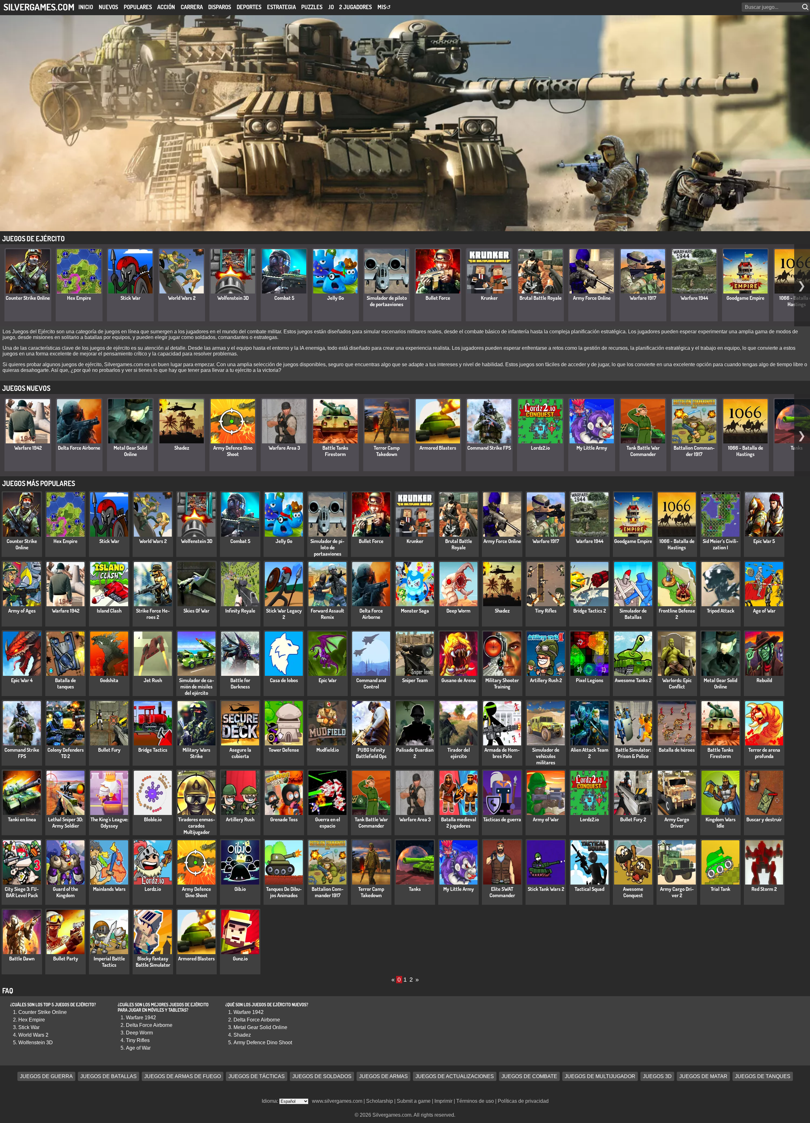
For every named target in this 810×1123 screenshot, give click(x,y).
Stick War (130, 298)
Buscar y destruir (764, 819)
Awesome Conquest (633, 892)
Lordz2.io (540, 448)
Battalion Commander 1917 (694, 451)
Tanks (415, 889)
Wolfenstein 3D (233, 298)
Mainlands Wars (109, 889)
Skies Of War (196, 611)
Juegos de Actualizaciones (454, 1076)
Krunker (489, 298)
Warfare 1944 (694, 298)
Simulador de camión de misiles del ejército (196, 686)
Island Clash (109, 611)
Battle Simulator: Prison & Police (633, 753)
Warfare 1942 (28, 448)
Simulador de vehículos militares (545, 756)
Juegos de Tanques (762, 1076)
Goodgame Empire (745, 298)
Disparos (219, 6)
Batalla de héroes (677, 750)
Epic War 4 (22, 680)
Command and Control (371, 683)
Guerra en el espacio (327, 822)
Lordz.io (153, 889)
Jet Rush (153, 680)
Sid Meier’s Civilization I (720, 544)
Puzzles (311, 6)
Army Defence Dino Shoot (232, 451)
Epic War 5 (764, 541)
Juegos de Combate (529, 1076)
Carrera (192, 6)
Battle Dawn (21, 958)
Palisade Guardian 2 (414, 753)
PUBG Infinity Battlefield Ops (371, 753)
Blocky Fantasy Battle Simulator (153, 961)
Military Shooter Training (502, 683)
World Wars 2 (182, 298)
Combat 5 (284, 298)
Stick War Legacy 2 (284, 614)
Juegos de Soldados (322, 1076)
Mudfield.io (327, 750)
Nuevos (108, 6)
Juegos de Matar (703, 1076)
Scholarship (379, 1101)
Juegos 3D (657, 1076)
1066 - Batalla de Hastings (745, 451)
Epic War (328, 680)
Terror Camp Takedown (387, 451)
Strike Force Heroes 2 (153, 614)
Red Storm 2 (764, 889)
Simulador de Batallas (633, 614)
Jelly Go (335, 298)
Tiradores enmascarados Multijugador (196, 825)
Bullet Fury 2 (633, 819)
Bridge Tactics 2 (589, 611)
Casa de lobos (284, 680)
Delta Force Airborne (79, 448)
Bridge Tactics (152, 750)
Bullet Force (438, 298)
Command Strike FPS (489, 448)
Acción (166, 6)
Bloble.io (153, 819)
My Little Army (591, 448)
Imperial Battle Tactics (109, 961)
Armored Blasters (438, 448)
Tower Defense (284, 750)
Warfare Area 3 (284, 448)
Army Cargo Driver (676, 822)
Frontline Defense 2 (677, 614)
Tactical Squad (589, 889)
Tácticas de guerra (502, 819)
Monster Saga (415, 611)
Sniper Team (415, 680)
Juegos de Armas (383, 1076)
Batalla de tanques (65, 683)
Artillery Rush (240, 819)
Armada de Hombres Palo (502, 753)
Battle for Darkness (240, 683)
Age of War (764, 611)
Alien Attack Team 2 (589, 753)
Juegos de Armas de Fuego (182, 1076)
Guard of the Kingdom (65, 892)
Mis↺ (384, 6)
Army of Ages (22, 611)
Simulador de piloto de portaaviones (387, 301)
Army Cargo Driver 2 (677, 892)
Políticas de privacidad (523, 1101)
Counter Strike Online (28, 298)
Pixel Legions (589, 680)
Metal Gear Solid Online (130, 451)
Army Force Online (592, 298)
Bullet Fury (109, 750)
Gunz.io (240, 958)
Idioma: (270, 1101)
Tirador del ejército (458, 753)
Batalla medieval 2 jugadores (458, 822)
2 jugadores (355, 6)
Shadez (181, 448)
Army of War (546, 819)
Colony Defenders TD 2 (65, 753)
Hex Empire (79, 298)
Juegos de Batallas (108, 1076)
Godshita (109, 680)
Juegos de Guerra (46, 1076)
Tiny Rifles (546, 611)
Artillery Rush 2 (546, 680)
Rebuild (764, 680)
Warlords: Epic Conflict (677, 683)
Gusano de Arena (458, 680)
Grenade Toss (284, 819)
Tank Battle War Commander (643, 451)
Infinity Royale (240, 611)
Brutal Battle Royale (541, 298)
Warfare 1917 (643, 298)
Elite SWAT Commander (502, 892)
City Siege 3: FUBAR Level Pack (22, 892)
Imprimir (443, 1101)
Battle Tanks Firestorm (335, 451)
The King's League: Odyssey (109, 822)
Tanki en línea (22, 819)
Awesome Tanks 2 (633, 680)
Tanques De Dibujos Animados (284, 892)
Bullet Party (65, 958)
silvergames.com (38, 7)
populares (138, 6)
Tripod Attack (720, 611)
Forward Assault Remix (327, 614)
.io (331, 6)
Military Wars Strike (196, 753)
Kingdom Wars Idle (721, 822)
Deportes (249, 6)
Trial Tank (720, 889)
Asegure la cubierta (240, 753)
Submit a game (414, 1101)
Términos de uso (475, 1101)
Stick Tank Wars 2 (546, 889)
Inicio (85, 6)
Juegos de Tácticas (256, 1076)
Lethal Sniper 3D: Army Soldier (65, 822)
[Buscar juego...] (806, 7)
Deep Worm (458, 611)
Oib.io (240, 889)
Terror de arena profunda (764, 753)
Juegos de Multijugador (600, 1076)
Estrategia (281, 6)
